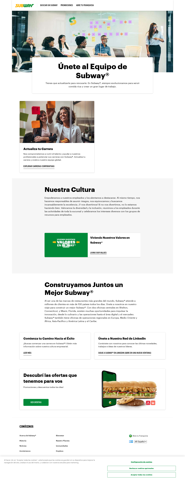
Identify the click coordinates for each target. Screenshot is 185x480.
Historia (23, 441)
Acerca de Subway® (28, 436)
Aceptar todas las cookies (141, 475)
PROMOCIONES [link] (67, 5)
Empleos (59, 451)
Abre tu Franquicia (140, 436)
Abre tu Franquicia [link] (85, 5)
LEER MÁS (27, 353)
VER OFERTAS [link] (36, 402)
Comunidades (62, 446)
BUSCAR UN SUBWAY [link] (49, 5)
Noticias (23, 446)
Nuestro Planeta (62, 441)
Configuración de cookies (141, 462)
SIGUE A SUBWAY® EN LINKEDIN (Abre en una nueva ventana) (124, 353)
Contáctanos (25, 451)
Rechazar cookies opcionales (141, 468)
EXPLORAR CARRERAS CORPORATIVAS (38, 166)
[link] (26, 5)
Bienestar (60, 436)
